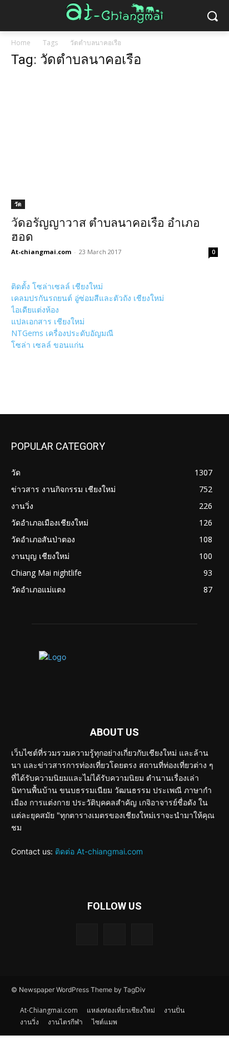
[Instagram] (142, 934)
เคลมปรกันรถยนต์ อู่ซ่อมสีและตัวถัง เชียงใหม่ (87, 298)
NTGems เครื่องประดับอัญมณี (62, 333)
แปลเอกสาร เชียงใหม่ (47, 321)
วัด (18, 204)
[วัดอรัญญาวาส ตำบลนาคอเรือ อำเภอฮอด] (114, 144)
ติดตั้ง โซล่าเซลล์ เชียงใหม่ (57, 286)
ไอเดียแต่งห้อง (35, 309)
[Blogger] (87, 934)
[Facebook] (114, 934)
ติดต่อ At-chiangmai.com (99, 851)
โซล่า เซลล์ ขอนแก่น (47, 344)
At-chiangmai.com (41, 251)
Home (21, 42)
